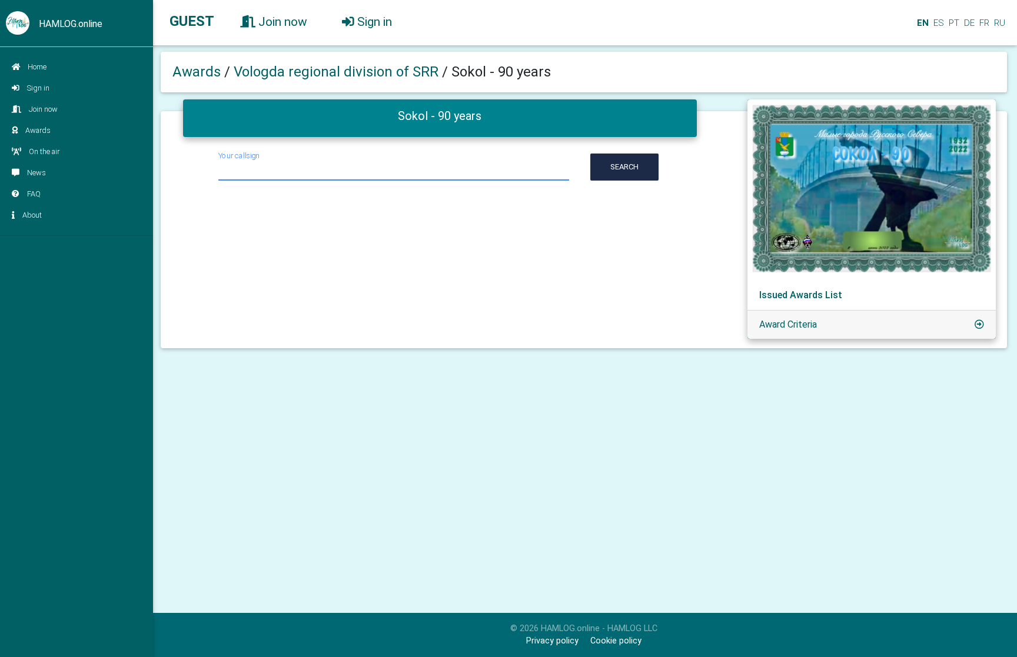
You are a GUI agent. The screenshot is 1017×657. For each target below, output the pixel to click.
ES (937, 23)
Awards (38, 130)
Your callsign (239, 155)
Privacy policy (552, 641)
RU (1000, 23)
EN (922, 23)
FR (983, 23)
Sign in (38, 88)
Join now (43, 109)
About (32, 215)
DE (968, 23)
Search (624, 166)
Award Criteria (788, 324)
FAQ (34, 193)
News (36, 172)
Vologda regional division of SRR (338, 72)
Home (37, 66)
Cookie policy (616, 641)
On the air (44, 151)
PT (952, 23)
